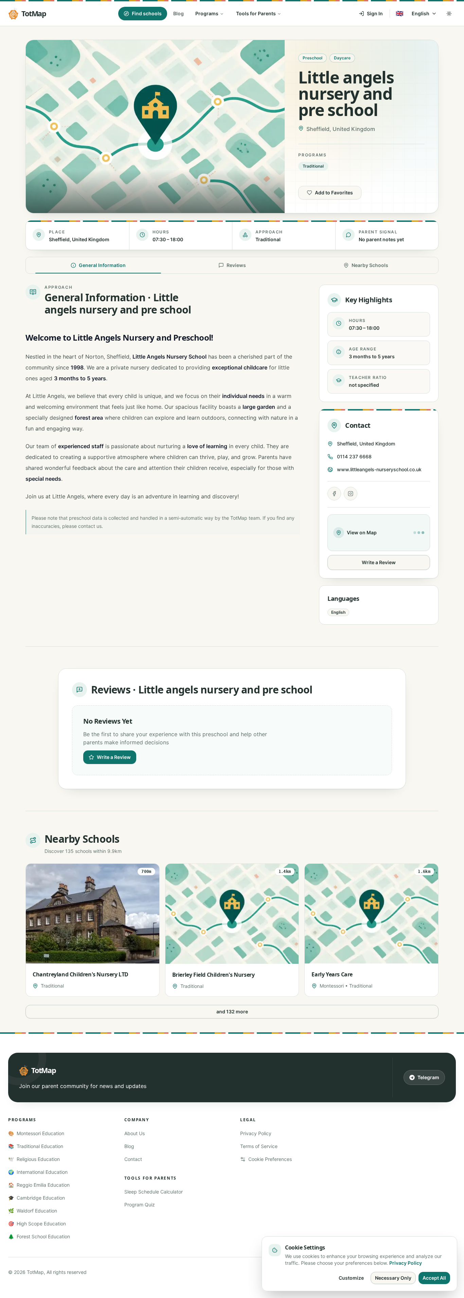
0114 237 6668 (354, 456)
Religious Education (34, 1159)
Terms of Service (259, 1146)
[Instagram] (350, 493)
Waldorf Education (32, 1211)
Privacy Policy (255, 1133)
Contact (133, 1159)
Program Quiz (139, 1204)
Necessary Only (393, 1278)
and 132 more (232, 1011)
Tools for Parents (256, 13)
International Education (38, 1172)
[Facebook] (334, 493)
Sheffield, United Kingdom (366, 443)
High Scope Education (37, 1223)
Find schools (147, 13)
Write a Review (379, 562)
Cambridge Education (36, 1198)
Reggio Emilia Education (39, 1185)
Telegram (428, 1077)
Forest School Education (39, 1236)
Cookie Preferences (270, 1159)
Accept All (434, 1278)
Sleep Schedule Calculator (153, 1192)
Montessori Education (36, 1133)
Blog (178, 13)
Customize (351, 1278)
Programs (206, 13)
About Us (134, 1133)
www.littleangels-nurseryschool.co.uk (379, 469)
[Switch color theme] (449, 13)
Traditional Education (35, 1146)
